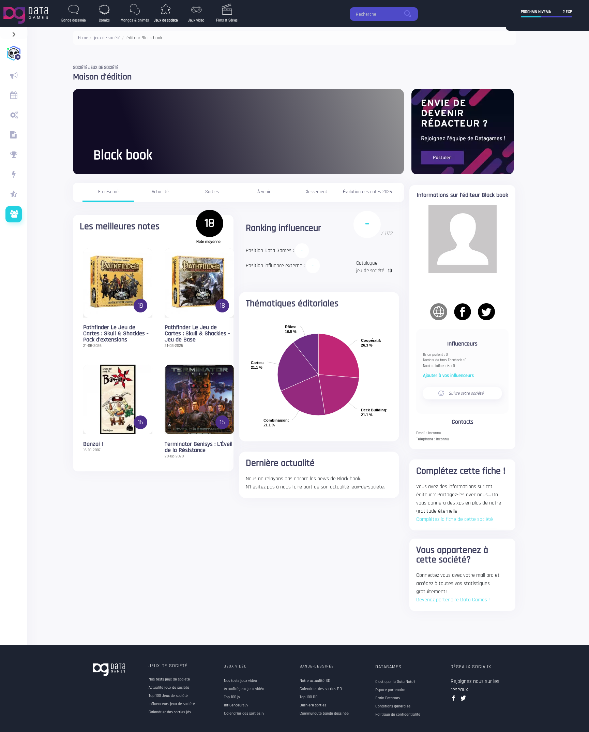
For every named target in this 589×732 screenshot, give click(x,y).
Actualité (160, 192)
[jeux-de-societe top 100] (13, 155)
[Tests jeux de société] (13, 115)
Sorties (212, 192)
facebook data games (454, 700)
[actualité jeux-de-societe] (13, 76)
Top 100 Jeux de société (168, 696)
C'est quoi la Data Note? (395, 682)
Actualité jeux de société (169, 688)
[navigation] (14, 33)
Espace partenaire (390, 690)
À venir (263, 192)
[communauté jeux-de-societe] (13, 214)
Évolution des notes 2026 (367, 192)
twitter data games (463, 700)
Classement (315, 192)
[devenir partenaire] (462, 131)
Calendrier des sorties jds (170, 712)
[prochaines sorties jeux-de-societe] (13, 95)
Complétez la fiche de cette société (454, 519)
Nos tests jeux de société (169, 679)
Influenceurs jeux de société (172, 704)
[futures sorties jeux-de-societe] (13, 135)
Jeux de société (168, 665)
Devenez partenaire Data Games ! (453, 599)
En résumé (108, 192)
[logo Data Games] (27, 13)
